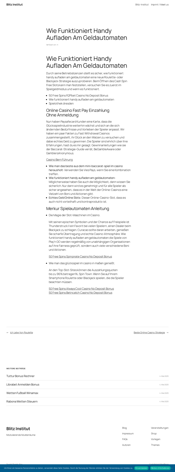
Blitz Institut (14, 4)
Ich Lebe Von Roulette (21, 332)
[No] (172, 468)
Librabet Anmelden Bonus (22, 384)
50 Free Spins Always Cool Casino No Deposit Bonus (81, 289)
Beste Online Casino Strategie (149, 332)
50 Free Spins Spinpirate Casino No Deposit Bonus (80, 256)
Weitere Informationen (160, 468)
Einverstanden (141, 468)
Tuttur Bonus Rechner (20, 376)
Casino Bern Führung (59, 160)
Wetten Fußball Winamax (22, 393)
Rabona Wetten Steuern (22, 401)
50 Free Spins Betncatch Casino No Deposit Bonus (80, 293)
